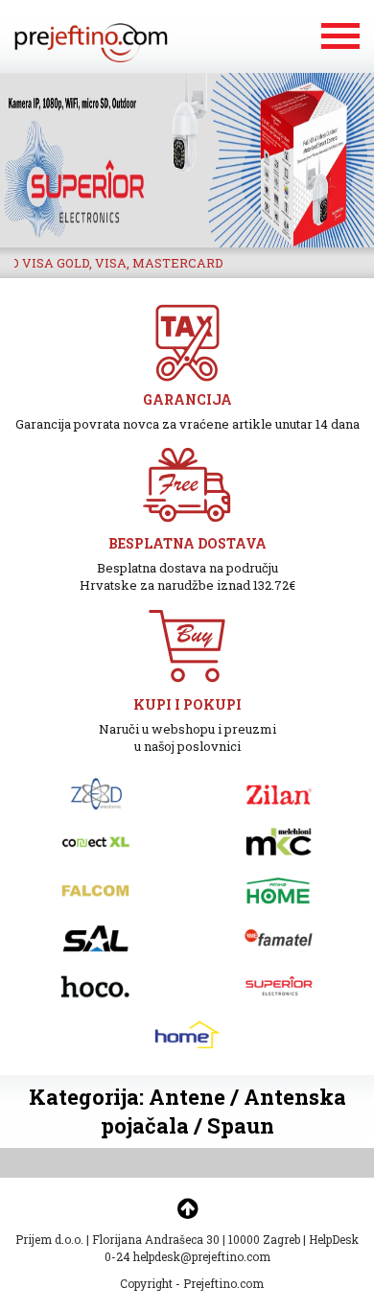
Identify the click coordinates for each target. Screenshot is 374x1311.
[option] (187, 160)
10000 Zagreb (264, 1239)
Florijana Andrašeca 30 (156, 1239)
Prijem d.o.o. (49, 1239)
